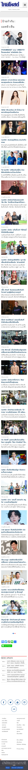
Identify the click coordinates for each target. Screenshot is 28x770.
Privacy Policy (20, 749)
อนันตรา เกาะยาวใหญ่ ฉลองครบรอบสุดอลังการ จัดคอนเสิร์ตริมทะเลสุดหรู (13, 82)
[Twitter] (10, 702)
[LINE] (14, 709)
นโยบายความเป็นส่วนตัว (17, 767)
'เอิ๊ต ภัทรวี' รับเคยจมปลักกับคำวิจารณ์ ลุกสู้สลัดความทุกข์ (12, 291)
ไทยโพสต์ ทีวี (5, 755)
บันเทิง (3, 752)
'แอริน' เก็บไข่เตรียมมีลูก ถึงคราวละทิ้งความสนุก (13, 470)
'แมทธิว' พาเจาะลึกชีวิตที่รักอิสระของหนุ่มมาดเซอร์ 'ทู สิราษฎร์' (12, 590)
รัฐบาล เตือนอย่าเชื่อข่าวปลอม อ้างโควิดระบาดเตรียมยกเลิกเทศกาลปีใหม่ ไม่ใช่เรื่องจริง (16, 680)
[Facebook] (3, 702)
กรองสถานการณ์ (21, 718)
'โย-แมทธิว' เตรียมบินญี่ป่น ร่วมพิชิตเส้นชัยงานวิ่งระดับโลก (12, 171)
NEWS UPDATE (7, 658)
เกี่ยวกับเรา (19, 742)
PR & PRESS (20, 740)
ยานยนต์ (4, 746)
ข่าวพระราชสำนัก (6, 729)
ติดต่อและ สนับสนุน (21, 744)
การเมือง (4, 718)
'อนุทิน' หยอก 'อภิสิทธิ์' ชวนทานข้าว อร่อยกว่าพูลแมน (15, 666)
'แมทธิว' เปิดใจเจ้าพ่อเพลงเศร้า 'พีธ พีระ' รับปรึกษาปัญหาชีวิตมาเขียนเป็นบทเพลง (12, 202)
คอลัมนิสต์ (4, 723)
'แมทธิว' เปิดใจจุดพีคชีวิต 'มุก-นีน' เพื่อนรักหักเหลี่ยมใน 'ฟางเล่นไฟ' (13, 261)
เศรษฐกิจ (4, 727)
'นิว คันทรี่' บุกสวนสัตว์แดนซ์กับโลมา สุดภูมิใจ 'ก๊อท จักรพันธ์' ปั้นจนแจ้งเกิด (13, 442)
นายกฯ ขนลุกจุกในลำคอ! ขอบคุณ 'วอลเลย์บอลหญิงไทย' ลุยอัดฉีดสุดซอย (16, 676)
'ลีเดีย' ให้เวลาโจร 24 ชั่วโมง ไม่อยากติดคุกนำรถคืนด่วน (12, 111)
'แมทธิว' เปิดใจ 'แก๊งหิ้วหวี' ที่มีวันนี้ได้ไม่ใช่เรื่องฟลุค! (14, 231)
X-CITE (3, 744)
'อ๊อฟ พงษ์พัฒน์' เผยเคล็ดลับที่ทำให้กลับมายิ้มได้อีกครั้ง (12, 320)
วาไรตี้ (18, 720)
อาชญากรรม (5, 742)
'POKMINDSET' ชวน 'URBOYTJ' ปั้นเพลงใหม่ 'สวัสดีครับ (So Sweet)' (13, 52)
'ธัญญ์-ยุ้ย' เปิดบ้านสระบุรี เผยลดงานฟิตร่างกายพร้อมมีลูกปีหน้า (13, 620)
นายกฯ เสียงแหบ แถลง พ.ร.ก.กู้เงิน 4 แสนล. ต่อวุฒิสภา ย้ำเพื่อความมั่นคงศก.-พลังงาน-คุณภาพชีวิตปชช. (16, 662)
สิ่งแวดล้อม (19, 733)
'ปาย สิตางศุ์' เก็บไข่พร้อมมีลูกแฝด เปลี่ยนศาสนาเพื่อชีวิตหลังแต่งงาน (13, 351)
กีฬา (18, 723)
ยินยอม (7, 767)
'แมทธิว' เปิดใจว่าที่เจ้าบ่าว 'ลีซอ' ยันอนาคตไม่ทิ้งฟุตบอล (12, 381)
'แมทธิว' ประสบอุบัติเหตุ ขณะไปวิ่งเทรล (13, 141)
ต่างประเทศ (4, 739)
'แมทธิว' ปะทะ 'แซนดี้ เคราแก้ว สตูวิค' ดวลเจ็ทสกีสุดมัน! (13, 500)
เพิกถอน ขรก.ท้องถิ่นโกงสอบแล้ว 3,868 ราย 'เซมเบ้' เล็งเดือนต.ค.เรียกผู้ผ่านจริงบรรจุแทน (16, 671)
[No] (26, 765)
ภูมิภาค (18, 731)
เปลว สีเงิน (4, 720)
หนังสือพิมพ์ (5, 731)
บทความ (4, 725)
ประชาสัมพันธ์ (20, 729)
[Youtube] (17, 702)
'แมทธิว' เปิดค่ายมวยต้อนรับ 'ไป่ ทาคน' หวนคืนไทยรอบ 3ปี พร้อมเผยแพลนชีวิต (13, 412)
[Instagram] (24, 702)
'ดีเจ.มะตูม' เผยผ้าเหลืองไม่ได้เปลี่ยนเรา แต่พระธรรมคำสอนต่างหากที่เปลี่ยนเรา (13, 562)
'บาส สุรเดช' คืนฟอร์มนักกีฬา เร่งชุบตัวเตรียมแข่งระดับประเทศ (13, 530)
